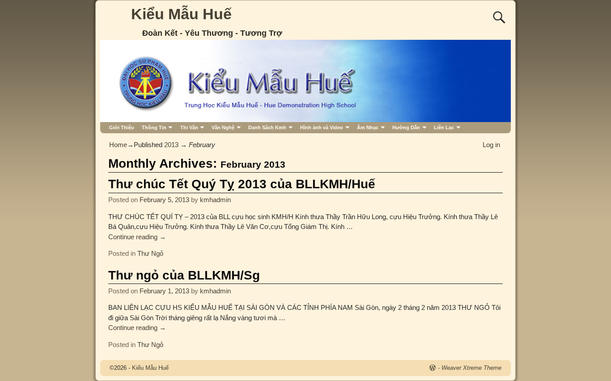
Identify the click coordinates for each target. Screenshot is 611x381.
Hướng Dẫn (406, 127)
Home (118, 144)
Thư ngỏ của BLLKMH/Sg (184, 275)
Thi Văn (189, 127)
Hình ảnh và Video (321, 127)
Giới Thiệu (121, 127)
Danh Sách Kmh (267, 127)
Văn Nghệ (223, 127)
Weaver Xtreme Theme (471, 367)
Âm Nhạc (367, 127)
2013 (171, 144)
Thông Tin (154, 127)
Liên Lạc (444, 127)
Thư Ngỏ (150, 253)
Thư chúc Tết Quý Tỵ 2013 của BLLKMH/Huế (241, 184)
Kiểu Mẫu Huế (181, 13)
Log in (491, 144)
